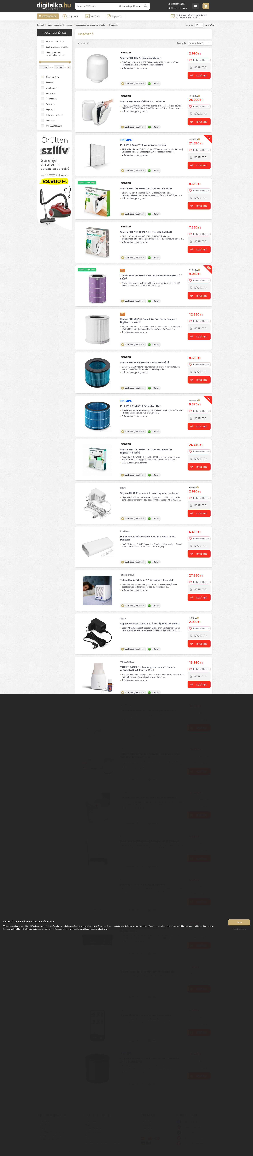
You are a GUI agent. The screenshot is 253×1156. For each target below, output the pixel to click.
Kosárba (201, 75)
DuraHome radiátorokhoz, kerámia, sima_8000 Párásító (147, 538)
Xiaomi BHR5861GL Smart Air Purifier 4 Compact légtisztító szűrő (148, 320)
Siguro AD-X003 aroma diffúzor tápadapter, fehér (149, 493)
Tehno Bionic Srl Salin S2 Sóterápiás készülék (146, 580)
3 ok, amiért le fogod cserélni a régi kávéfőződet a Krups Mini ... (191, 16)
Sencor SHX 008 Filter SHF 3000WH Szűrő (144, 362)
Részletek (200, 67)
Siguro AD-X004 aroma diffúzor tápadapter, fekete (150, 623)
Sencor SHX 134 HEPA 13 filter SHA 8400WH (146, 188)
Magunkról (72, 16)
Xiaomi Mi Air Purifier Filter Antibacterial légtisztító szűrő (151, 277)
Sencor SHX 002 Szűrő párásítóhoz (140, 58)
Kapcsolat (117, 16)
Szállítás (94, 16)
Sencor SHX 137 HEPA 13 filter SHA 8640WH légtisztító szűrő (146, 451)
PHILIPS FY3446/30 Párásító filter (140, 406)
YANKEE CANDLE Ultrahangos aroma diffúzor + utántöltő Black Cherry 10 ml (147, 668)
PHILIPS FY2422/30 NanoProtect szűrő (143, 145)
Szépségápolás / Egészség (60, 25)
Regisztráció (178, 4)
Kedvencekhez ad (201, 60)
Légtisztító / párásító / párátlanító (90, 25)
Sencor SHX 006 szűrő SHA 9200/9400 (142, 101)
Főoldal (40, 25)
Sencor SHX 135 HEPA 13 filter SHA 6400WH (146, 232)
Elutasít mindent (239, 929)
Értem (239, 922)
